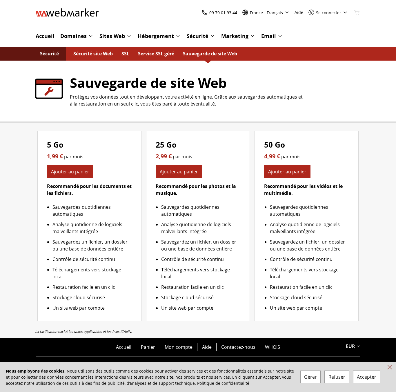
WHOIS (272, 347)
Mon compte (178, 347)
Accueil (123, 347)
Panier (148, 347)
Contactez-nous (238, 347)
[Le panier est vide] (356, 12)
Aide (207, 347)
